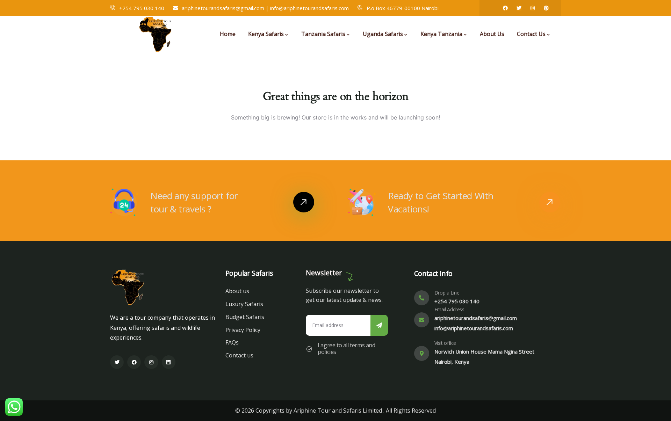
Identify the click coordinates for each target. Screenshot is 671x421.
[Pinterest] (546, 8)
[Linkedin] (168, 362)
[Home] (156, 34)
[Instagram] (532, 8)
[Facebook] (505, 8)
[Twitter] (519, 8)
